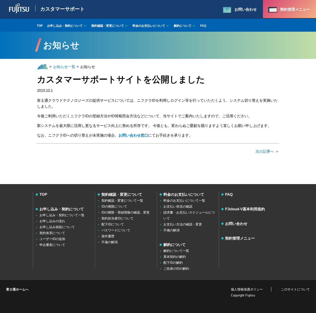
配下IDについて (112, 224)
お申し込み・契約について (65, 25)
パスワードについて (115, 230)
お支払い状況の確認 (177, 206)
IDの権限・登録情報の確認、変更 (125, 212)
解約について (183, 25)
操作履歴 (107, 236)
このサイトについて (295, 289)
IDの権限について (114, 206)
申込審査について (52, 245)
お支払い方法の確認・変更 (182, 224)
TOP (40, 25)
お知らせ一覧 (64, 67)
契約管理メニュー (240, 238)
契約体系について (52, 233)
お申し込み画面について (57, 227)
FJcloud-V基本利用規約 (245, 209)
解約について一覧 (176, 251)
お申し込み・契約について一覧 (62, 215)
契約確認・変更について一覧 (122, 200)
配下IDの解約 (173, 263)
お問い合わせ (236, 223)
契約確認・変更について (107, 25)
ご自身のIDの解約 (176, 268)
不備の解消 (109, 242)
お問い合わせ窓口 (133, 135)
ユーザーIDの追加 (52, 239)
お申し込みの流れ (52, 221)
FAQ (203, 25)
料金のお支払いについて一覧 (184, 200)
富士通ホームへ (17, 289)
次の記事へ (265, 151)
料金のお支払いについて (149, 25)
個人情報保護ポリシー (247, 289)
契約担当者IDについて (117, 218)
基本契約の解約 (174, 257)
